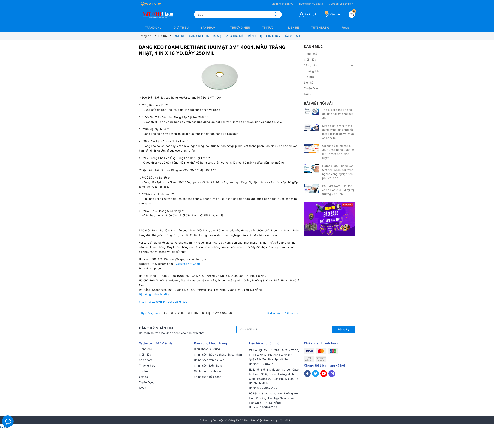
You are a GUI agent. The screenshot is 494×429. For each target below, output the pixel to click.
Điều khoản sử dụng (207, 348)
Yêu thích (334, 14)
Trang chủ (153, 27)
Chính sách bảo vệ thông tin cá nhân (218, 354)
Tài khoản (311, 14)
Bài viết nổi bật (318, 103)
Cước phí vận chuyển (341, 3)
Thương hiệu (240, 27)
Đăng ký (343, 329)
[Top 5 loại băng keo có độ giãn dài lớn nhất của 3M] (311, 111)
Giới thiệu (181, 27)
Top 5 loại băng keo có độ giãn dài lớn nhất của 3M (337, 113)
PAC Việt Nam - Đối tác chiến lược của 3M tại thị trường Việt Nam (338, 190)
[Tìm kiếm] (276, 14)
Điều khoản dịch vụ (282, 3)
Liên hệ (293, 27)
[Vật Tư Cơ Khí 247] (157, 14)
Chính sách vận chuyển (209, 359)
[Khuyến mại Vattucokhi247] (329, 218)
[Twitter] (315, 373)
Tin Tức (268, 27)
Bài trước (274, 313)
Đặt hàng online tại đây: (154, 294)
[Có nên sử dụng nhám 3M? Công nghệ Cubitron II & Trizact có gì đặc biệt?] (311, 148)
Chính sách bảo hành (207, 376)
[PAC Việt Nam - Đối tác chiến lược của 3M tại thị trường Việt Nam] (311, 188)
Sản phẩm (208, 27)
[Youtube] (323, 373)
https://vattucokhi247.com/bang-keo (163, 301)
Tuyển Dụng (320, 27)
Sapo (291, 420)
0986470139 (153, 3)
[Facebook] (307, 373)
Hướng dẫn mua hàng (311, 3)
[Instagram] (331, 373)
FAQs (345, 27)
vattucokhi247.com (188, 263)
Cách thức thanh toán (208, 371)
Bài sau (290, 313)
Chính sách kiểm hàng (208, 365)
